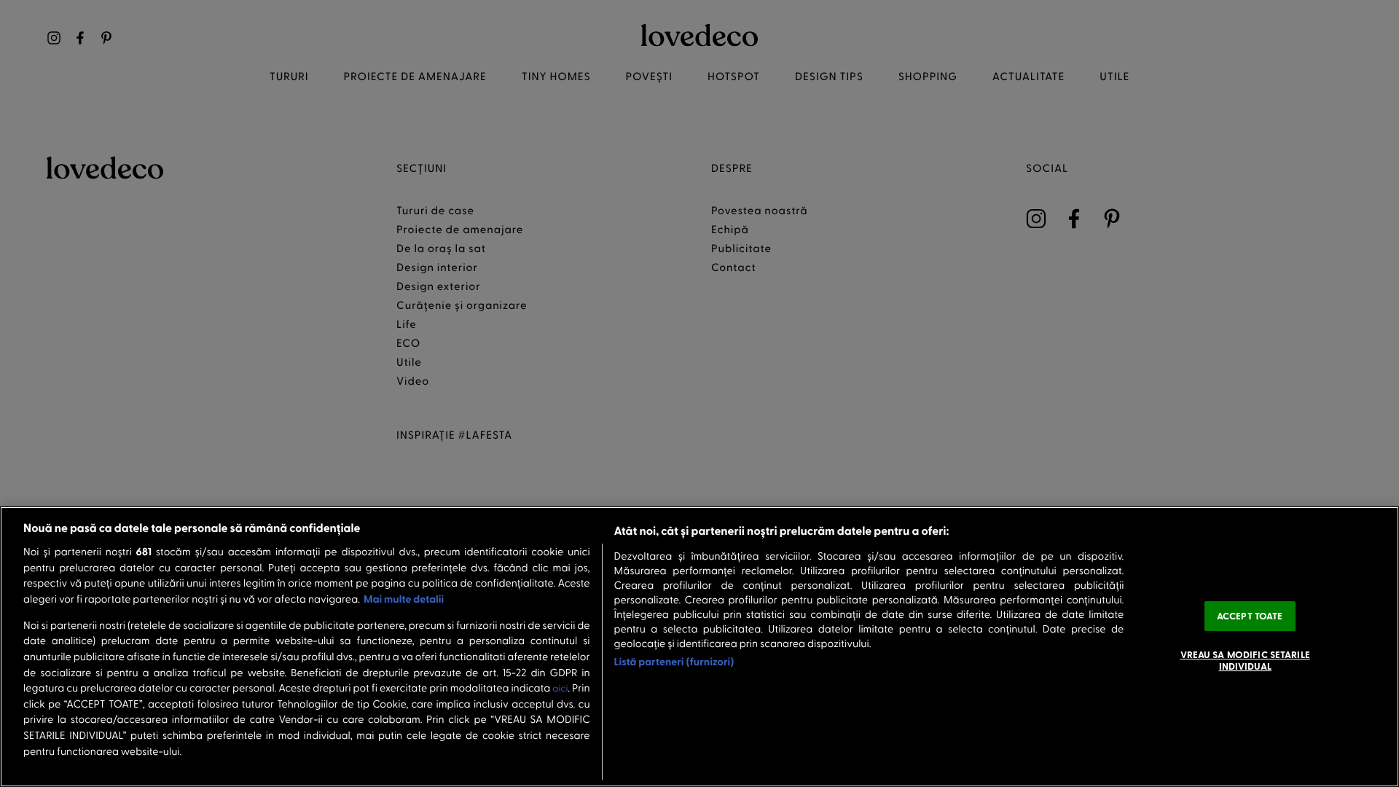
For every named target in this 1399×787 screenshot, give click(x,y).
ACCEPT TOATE (1250, 615)
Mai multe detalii (404, 598)
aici (560, 688)
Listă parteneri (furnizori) (674, 661)
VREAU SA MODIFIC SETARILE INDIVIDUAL (1245, 660)
